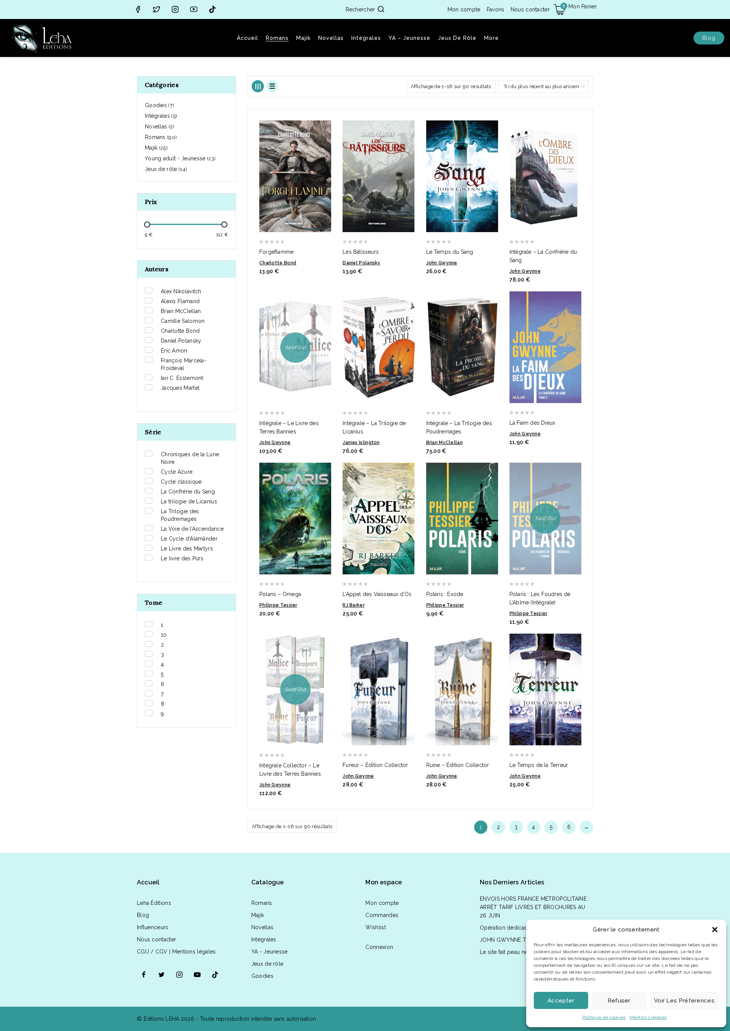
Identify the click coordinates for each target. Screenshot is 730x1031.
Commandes (381, 915)
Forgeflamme (276, 252)
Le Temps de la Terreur (538, 765)
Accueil (247, 38)
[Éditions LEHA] (42, 38)
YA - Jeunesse (269, 952)
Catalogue (267, 882)
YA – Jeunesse (409, 38)
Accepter (561, 1000)
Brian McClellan (444, 442)
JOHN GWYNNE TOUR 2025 (516, 940)
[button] (715, 929)
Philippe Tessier (278, 605)
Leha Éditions (154, 903)
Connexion (379, 947)
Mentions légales (648, 1017)
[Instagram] (175, 9)
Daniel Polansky (362, 263)
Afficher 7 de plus (168, 569)
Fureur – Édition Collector (375, 765)
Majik (303, 38)
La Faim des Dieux (532, 423)
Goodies (262, 976)
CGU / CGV (152, 952)
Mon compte (464, 9)
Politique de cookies (604, 1017)
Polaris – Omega (280, 594)
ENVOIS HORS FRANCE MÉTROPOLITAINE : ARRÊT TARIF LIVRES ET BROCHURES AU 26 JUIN (535, 907)
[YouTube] (193, 9)
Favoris (496, 9)
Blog (709, 38)
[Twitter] (156, 9)
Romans (277, 38)
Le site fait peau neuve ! (510, 952)
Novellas (331, 38)
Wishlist (375, 927)
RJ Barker (354, 605)
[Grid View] (258, 86)
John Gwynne (441, 263)
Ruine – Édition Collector (457, 765)
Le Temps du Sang (449, 252)
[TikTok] (212, 9)
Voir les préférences (684, 1000)
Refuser (619, 1000)
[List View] (272, 86)
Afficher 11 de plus (170, 398)
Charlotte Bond (277, 263)
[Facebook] (138, 9)
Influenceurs (152, 927)
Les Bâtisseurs (361, 252)
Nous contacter (530, 9)
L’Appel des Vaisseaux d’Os (377, 594)
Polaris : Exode (444, 594)
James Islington (361, 442)
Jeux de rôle (457, 38)
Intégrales (366, 38)
